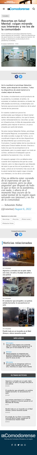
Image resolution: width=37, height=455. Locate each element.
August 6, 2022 (23, 208)
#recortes (16, 219)
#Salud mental (26, 219)
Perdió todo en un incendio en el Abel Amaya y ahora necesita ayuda (17, 332)
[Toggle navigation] (3, 9)
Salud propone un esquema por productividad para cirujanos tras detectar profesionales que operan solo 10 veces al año (18, 356)
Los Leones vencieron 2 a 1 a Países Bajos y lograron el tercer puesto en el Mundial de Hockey (19, 401)
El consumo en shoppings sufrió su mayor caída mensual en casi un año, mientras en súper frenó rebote (19, 365)
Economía (10, 362)
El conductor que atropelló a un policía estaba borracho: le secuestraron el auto (17, 303)
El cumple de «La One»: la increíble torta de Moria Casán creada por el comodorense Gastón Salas (17, 418)
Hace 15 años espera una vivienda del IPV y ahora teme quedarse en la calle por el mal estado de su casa (19, 346)
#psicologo (6, 219)
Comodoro (5, 16)
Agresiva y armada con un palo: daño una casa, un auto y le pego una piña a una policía (17, 273)
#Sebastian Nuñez (8, 223)
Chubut (9, 352)
